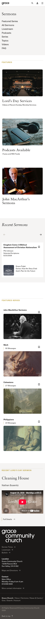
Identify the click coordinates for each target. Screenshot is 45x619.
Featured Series (10, 21)
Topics (5, 40)
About (17, 598)
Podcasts (6, 32)
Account (17, 600)
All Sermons (8, 25)
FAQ (4, 48)
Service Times (7, 547)
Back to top (6, 616)
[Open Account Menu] (37, 3)
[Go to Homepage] (5, 3)
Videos (5, 44)
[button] (4, 234)
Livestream (7, 28)
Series (5, 36)
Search (9, 600)
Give (3, 600)
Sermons (24, 598)
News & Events (36, 598)
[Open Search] (32, 3)
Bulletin (5, 552)
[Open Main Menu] (42, 3)
